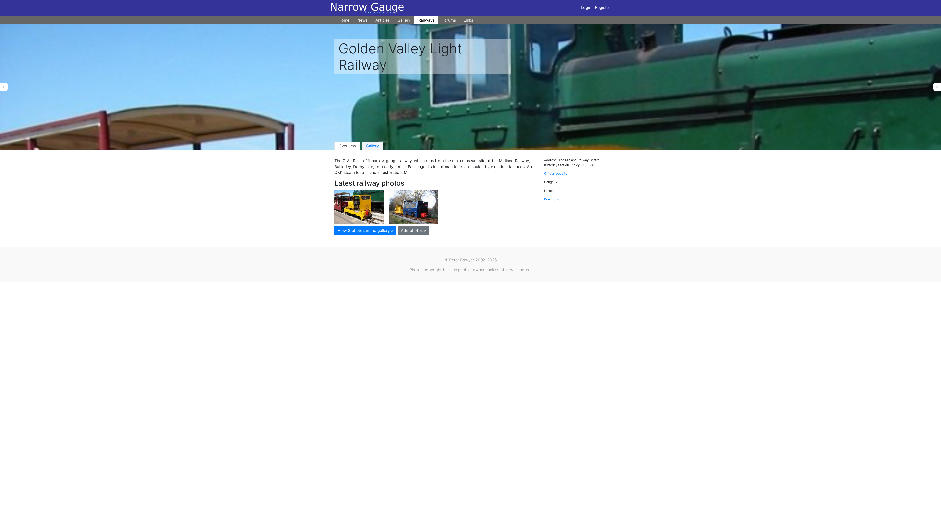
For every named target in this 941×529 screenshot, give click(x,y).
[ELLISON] (413, 206)
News (362, 20)
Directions (551, 199)
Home (343, 20)
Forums (449, 20)
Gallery (403, 20)
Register (602, 7)
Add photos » (413, 230)
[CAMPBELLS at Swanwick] (359, 206)
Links (468, 20)
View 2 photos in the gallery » (365, 230)
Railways (426, 20)
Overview (347, 146)
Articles (382, 20)
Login (586, 7)
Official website (555, 173)
